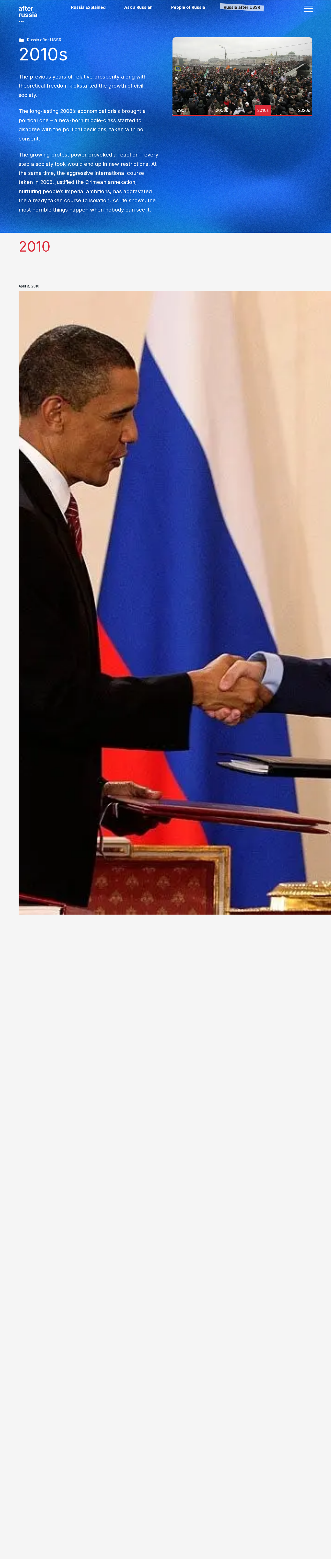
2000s (222, 110)
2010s (263, 110)
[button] (308, 8)
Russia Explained (88, 7)
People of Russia (188, 7)
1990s (180, 110)
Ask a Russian (138, 7)
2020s (304, 110)
